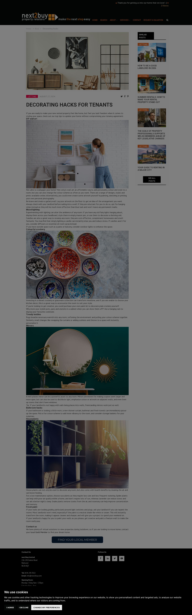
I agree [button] (10, 607)
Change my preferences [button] (46, 607)
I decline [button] (24, 607)
